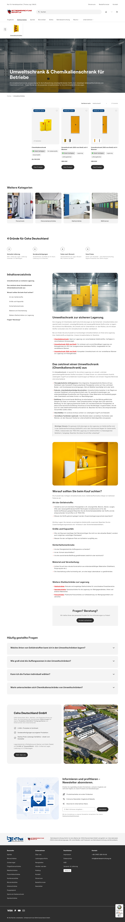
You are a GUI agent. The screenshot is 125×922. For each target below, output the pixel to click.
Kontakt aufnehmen (85, 620)
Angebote (10, 20)
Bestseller (10, 850)
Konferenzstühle (12, 878)
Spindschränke (12, 898)
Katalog (38, 870)
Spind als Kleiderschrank (15, 894)
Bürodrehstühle (12, 882)
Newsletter (39, 886)
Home (9, 96)
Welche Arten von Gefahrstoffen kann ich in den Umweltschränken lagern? (47, 647)
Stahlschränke (59, 586)
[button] (76, 19)
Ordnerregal (11, 862)
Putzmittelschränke (13, 874)
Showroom (92, 4)
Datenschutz (68, 858)
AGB (65, 862)
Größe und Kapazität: (16, 301)
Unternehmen (40, 850)
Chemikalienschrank (39, 147)
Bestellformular (104, 4)
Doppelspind (11, 890)
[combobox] (69, 12)
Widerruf (67, 870)
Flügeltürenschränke (14, 866)
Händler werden (40, 866)
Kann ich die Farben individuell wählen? (30, 674)
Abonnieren (102, 809)
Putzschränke (59, 595)
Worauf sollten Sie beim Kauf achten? (20, 292)
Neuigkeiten (39, 862)
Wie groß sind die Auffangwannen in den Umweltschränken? (40, 661)
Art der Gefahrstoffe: (16, 297)
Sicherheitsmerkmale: (16, 306)
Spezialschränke (60, 589)
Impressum (67, 854)
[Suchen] (98, 12)
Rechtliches (68, 850)
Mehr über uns (21, 755)
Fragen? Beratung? (13, 320)
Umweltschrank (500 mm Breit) (65, 351)
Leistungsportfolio (41, 858)
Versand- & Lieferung (71, 866)
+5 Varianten (37, 141)
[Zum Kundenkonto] (106, 12)
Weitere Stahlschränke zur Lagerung (21, 315)
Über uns (38, 854)
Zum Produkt (38, 167)
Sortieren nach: (86, 103)
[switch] (119, 916)
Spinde (9, 854)
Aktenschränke (12, 886)
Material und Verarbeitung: (18, 310)
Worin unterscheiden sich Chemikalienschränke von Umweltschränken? (46, 687)
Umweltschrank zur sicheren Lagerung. (21, 281)
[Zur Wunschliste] (111, 12)
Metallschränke (12, 870)
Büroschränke (11, 858)
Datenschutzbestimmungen (70, 816)
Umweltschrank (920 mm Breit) (65, 344)
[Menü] (122, 905)
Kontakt (115, 4)
